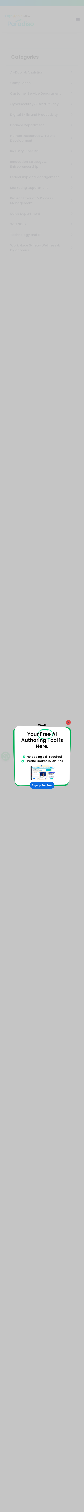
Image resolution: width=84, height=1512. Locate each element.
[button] (68, 722)
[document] (42, 756)
